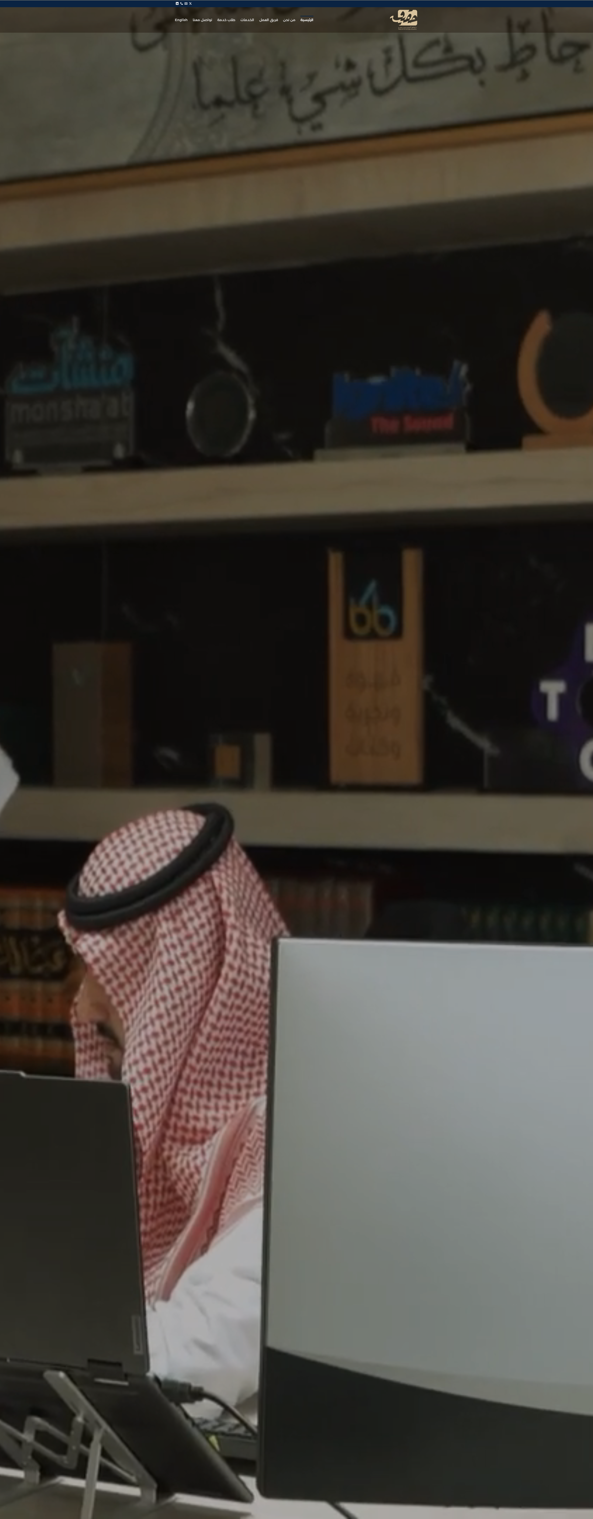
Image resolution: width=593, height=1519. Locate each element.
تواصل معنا (202, 20)
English (181, 20)
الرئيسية (306, 20)
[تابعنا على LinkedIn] (177, 3)
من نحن (289, 20)
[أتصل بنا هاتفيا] (181, 3)
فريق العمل (268, 20)
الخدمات (247, 20)
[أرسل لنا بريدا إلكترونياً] (186, 3)
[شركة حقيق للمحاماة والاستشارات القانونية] (395, 20)
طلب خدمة (226, 20)
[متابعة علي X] (190, 3)
